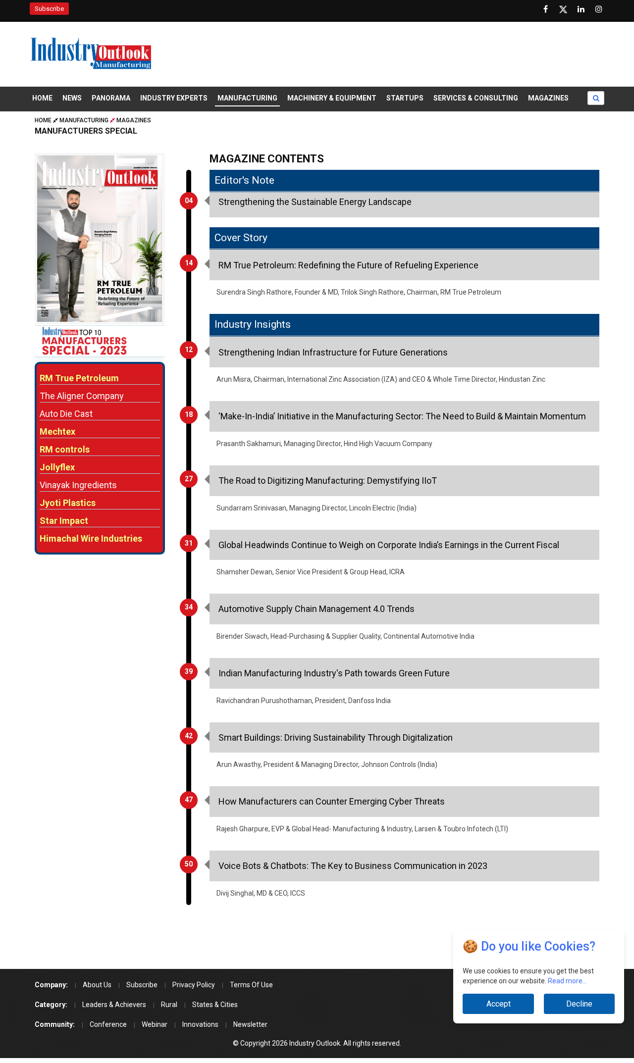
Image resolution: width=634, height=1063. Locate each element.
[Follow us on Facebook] (545, 9)
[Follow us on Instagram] (598, 9)
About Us (97, 985)
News (72, 98)
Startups (404, 98)
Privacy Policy (193, 985)
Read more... (567, 981)
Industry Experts (174, 98)
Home (42, 98)
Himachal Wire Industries (91, 538)
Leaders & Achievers (114, 1005)
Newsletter (250, 1024)
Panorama (111, 98)
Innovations (200, 1024)
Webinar (154, 1024)
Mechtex (57, 431)
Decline (579, 1004)
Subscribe (49, 8)
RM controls (65, 449)
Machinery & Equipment (331, 98)
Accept (498, 1004)
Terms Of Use (251, 985)
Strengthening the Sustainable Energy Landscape (315, 202)
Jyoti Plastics (68, 503)
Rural (169, 1005)
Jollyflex (57, 467)
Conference (108, 1024)
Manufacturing (247, 98)
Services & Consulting (475, 98)
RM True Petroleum (79, 378)
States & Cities (215, 1005)
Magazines (548, 98)
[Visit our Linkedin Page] (581, 9)
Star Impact (64, 520)
